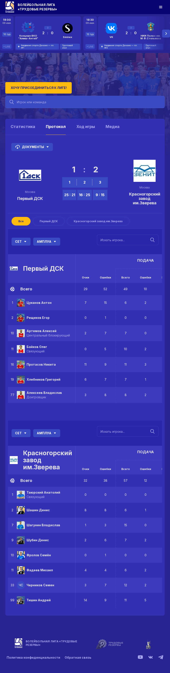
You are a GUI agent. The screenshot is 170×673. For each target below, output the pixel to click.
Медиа (113, 126)
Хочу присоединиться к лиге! (39, 88)
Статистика (23, 126)
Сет (18, 241)
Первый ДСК (30, 198)
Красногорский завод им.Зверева (144, 198)
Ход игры (85, 126)
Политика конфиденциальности (33, 657)
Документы (33, 147)
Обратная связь (78, 657)
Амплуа (44, 241)
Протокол (56, 126)
